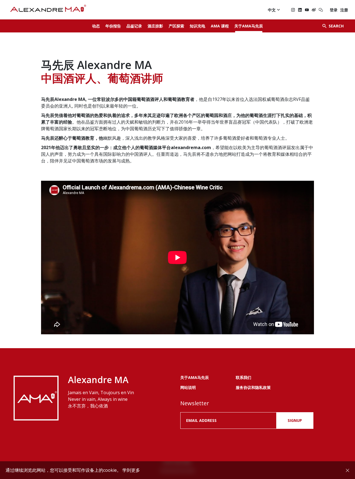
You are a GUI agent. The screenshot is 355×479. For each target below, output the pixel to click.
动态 (96, 26)
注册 (344, 9)
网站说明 (188, 387)
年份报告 (113, 26)
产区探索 (176, 26)
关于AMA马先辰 (248, 26)
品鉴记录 (134, 26)
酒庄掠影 (155, 26)
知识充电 (197, 26)
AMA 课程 (220, 26)
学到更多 (131, 470)
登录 (334, 9)
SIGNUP (295, 420)
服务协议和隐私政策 (253, 387)
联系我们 (243, 377)
